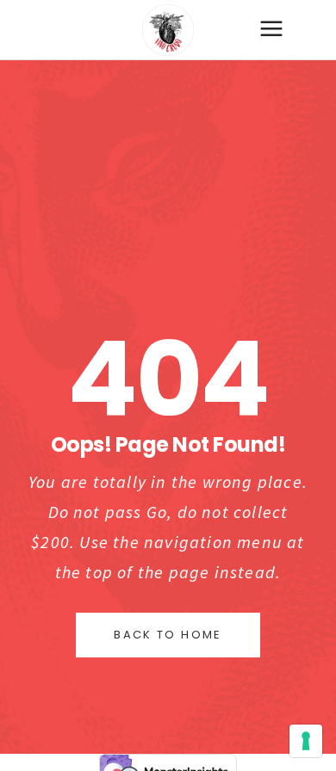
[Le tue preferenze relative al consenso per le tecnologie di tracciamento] (305, 741)
